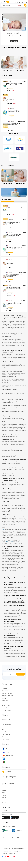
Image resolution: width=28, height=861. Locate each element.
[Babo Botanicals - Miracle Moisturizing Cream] (5, 125)
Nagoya (4, 795)
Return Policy (5, 727)
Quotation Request (7, 693)
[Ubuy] (7, 2)
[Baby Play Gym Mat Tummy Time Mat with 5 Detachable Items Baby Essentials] (4, 290)
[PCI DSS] (5, 830)
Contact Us (5, 690)
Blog (3, 736)
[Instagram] (5, 856)
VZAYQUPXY (23, 300)
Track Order (5, 700)
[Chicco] (20, 148)
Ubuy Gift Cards (6, 734)
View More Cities (6, 807)
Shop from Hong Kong (8, 840)
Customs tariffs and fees (8, 703)
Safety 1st (23, 81)
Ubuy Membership (6, 710)
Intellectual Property (7, 695)
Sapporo (4, 797)
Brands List (4, 722)
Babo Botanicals (22, 121)
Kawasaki (4, 805)
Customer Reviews (6, 724)
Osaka (3, 792)
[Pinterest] (14, 856)
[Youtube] (8, 856)
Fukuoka (4, 802)
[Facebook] (3, 856)
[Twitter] (11, 856)
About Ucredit (5, 731)
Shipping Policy (6, 705)
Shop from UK (15, 837)
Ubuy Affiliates (5, 739)
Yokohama (4, 790)
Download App (6, 719)
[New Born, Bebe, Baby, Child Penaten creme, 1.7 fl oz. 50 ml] (5, 112)
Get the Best (14, 41)
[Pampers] (20, 140)
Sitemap (4, 698)
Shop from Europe (7, 844)
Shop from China (7, 842)
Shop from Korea (19, 840)
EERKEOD (24, 259)
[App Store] (6, 818)
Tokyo (3, 788)
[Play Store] (15, 818)
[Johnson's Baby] (8, 140)
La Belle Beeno (22, 272)
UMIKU (24, 285)
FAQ (3, 729)
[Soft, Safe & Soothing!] (14, 22)
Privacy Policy (17, 851)
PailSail (24, 95)
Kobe (3, 800)
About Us (4, 688)
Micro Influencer (6, 708)
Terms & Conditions (7, 851)
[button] (16, 3)
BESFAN (24, 245)
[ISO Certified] (16, 830)
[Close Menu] (1, 3)
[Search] (25, 5)
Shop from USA (6, 837)
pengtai (24, 232)
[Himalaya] (14, 157)
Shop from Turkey (17, 842)
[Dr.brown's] (8, 148)
